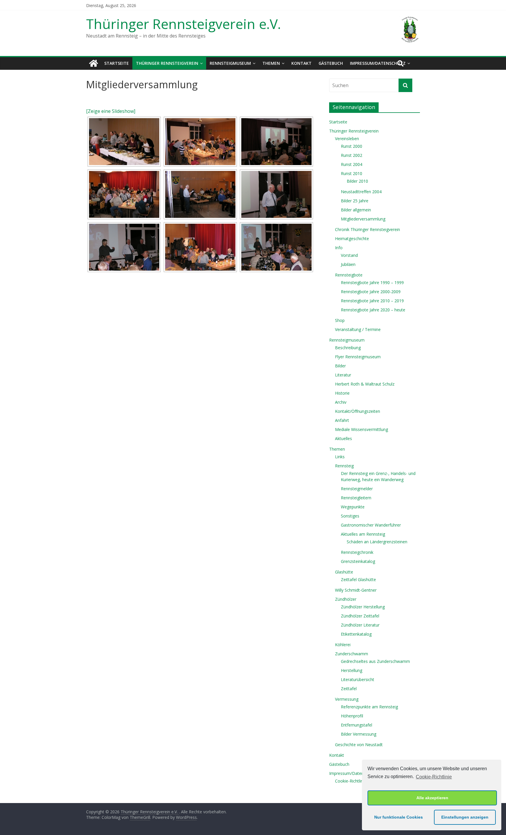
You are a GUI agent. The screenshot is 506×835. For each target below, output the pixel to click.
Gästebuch (331, 63)
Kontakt (301, 63)
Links (340, 456)
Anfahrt (342, 420)
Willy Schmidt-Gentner (356, 590)
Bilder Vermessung (358, 734)
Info (339, 247)
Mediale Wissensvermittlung (361, 429)
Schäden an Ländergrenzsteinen (377, 541)
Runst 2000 (351, 146)
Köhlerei (343, 644)
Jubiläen (348, 264)
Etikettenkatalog (356, 634)
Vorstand (349, 255)
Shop (340, 320)
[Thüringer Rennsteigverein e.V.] (93, 63)
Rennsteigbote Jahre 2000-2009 (371, 291)
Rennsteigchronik (357, 552)
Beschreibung (348, 347)
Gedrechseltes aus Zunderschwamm (375, 661)
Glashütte (344, 572)
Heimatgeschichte (352, 238)
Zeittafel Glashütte (358, 579)
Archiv (340, 402)
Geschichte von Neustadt (359, 744)
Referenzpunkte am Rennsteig (369, 707)
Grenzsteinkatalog (358, 561)
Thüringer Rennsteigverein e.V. (183, 24)
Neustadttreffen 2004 (361, 191)
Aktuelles (343, 438)
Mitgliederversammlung (363, 219)
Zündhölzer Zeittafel (360, 616)
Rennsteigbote (349, 275)
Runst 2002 (351, 155)
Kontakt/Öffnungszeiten (357, 411)
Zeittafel (349, 688)
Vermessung (346, 699)
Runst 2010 (351, 173)
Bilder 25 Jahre (354, 200)
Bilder (340, 366)
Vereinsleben (347, 138)
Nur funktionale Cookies (398, 817)
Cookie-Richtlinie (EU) (355, 781)
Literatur (343, 375)
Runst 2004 (351, 164)
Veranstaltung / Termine (358, 329)
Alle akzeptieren (432, 797)
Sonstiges (350, 516)
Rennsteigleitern (356, 497)
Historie (342, 393)
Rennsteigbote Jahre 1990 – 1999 (372, 282)
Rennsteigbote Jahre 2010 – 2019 (372, 300)
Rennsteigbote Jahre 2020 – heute (373, 310)
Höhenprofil (352, 716)
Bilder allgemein (356, 210)
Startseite (116, 63)
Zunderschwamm (351, 653)
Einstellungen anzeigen (464, 817)
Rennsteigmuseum (230, 63)
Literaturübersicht (357, 679)
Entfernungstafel (356, 725)
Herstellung (351, 670)
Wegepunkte (353, 507)
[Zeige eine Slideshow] (110, 111)
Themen (271, 63)
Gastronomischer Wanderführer (371, 525)
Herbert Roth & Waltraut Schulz (364, 384)
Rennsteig (344, 466)
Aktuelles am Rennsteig (363, 534)
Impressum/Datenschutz (378, 63)
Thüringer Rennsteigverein (167, 63)
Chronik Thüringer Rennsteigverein (367, 229)
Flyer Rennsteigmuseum (358, 356)
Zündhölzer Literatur (360, 625)
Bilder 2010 (357, 181)
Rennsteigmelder (357, 488)
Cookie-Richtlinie (434, 776)
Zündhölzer (345, 599)
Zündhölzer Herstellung (363, 607)
